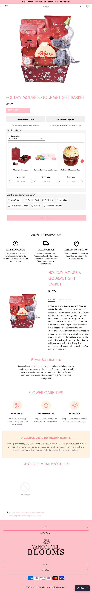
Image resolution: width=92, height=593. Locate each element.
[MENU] (1, 6)
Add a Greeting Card (65, 119)
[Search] (80, 6)
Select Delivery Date (25, 119)
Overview (51, 300)
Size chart (13, 110)
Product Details (65, 300)
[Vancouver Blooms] (46, 6)
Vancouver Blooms (40, 587)
